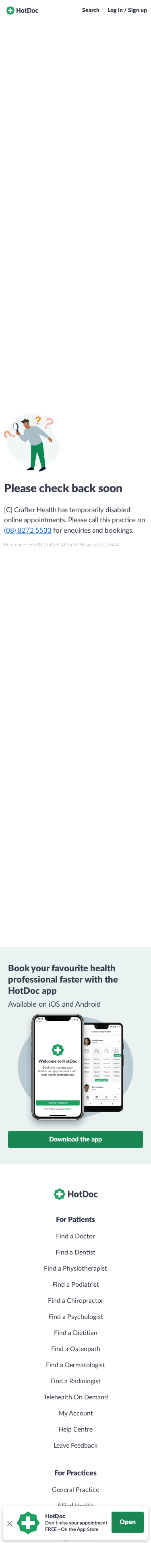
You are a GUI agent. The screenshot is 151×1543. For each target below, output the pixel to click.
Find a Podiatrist (75, 1284)
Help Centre (75, 1429)
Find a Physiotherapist (75, 1268)
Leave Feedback (75, 1445)
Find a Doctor (75, 1236)
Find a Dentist (75, 1252)
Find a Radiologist (75, 1381)
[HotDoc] (22, 10)
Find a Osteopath (75, 1349)
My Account (75, 1413)
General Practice (75, 1490)
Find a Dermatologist (75, 1365)
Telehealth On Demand (75, 1397)
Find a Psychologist (75, 1317)
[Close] (9, 1522)
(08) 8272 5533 (28, 530)
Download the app (75, 1139)
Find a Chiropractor (75, 1301)
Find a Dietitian (75, 1333)
